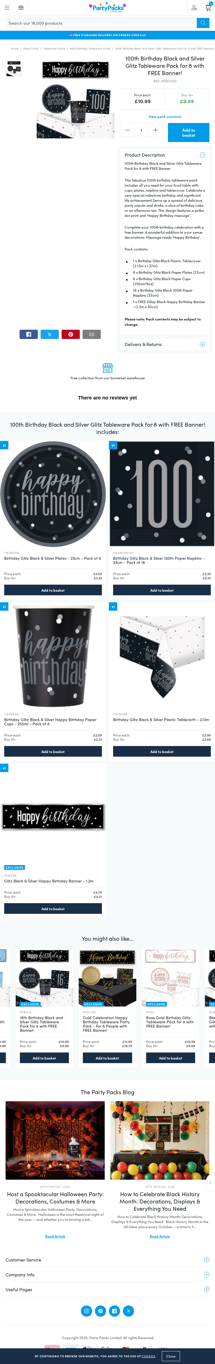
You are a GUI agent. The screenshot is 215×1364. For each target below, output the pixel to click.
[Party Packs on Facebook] (114, 1311)
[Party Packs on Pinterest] (100, 1311)
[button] (14, 68)
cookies (148, 1356)
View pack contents (165, 116)
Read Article (55, 1235)
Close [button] (171, 1356)
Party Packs (31, 48)
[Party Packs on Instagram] (86, 1311)
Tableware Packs (54, 48)
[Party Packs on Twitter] (128, 1311)
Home (15, 48)
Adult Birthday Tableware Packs (90, 48)
